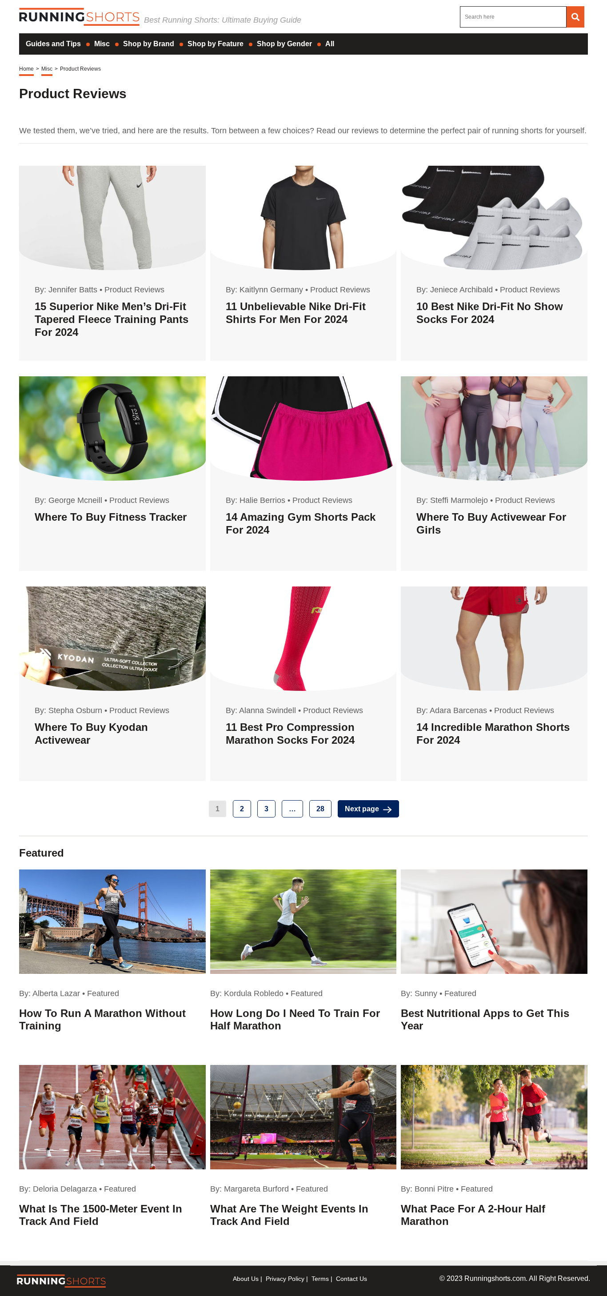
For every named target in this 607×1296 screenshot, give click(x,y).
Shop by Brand (148, 44)
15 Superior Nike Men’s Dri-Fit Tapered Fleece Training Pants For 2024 (111, 319)
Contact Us (351, 1278)
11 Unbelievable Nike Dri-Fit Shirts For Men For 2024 (296, 312)
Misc (102, 44)
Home (26, 69)
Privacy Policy (285, 1278)
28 (320, 809)
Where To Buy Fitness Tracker (111, 517)
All (329, 44)
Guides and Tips (53, 44)
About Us (246, 1278)
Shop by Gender (284, 44)
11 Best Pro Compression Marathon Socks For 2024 (290, 733)
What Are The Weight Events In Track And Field (289, 1215)
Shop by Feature (216, 44)
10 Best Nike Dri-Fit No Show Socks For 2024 (489, 312)
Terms (320, 1278)
